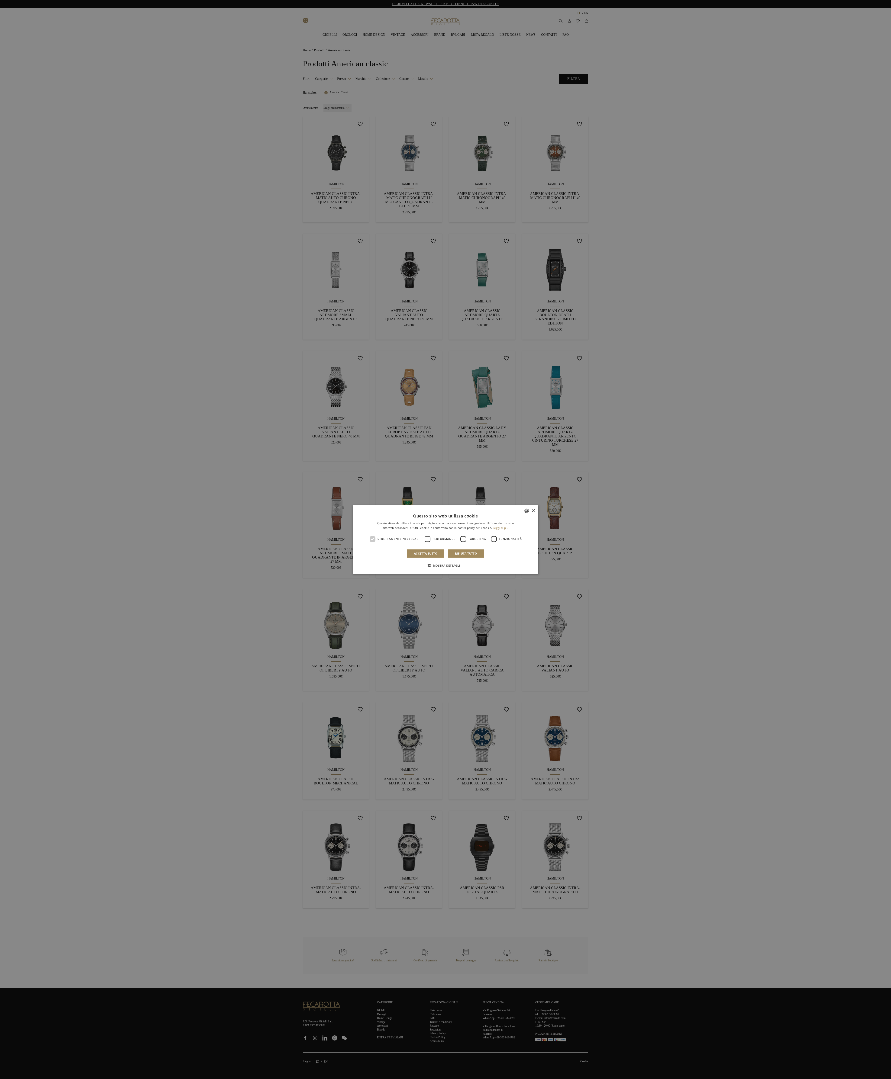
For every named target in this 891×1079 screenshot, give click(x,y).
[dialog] (445, 539)
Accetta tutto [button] (425, 553)
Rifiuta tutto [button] (466, 553)
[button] (445, 565)
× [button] (533, 510)
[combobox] (526, 511)
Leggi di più (500, 528)
